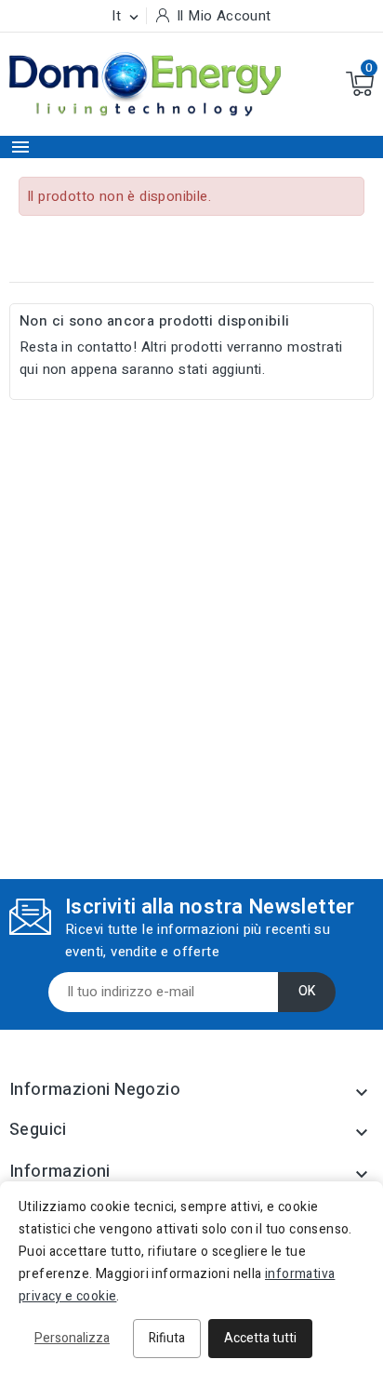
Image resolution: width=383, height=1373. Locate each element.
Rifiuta (167, 1338)
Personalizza (72, 1338)
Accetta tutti (260, 1338)
